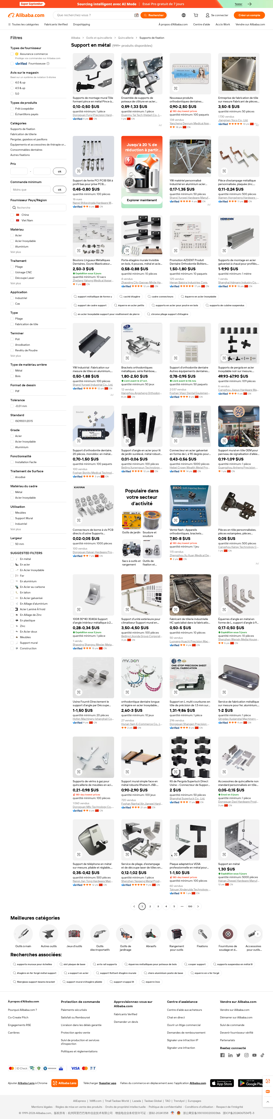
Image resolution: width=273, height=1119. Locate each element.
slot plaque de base (74, 964)
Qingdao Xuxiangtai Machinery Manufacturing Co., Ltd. (239, 718)
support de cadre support (92, 305)
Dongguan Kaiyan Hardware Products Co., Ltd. (93, 552)
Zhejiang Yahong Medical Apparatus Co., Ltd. (93, 280)
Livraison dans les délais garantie (81, 1025)
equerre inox (153, 981)
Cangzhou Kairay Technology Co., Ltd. (239, 547)
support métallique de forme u (95, 296)
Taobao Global (153, 1100)
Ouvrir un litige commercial (183, 1025)
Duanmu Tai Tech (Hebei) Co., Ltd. (142, 115)
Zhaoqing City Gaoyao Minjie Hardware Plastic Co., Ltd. (142, 282)
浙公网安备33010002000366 (201, 1113)
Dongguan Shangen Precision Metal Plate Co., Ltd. (190, 724)
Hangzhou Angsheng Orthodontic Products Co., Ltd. (142, 393)
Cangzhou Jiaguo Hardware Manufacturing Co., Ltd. (239, 389)
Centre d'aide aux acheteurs (184, 1009)
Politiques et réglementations (79, 1051)
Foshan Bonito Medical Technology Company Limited (93, 472)
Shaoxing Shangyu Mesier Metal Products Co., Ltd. (93, 644)
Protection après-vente (75, 1032)
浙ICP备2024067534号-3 (238, 1113)
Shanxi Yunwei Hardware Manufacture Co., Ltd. (190, 197)
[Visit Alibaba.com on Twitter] (238, 1055)
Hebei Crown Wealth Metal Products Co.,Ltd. (190, 467)
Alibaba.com (198, 1083)
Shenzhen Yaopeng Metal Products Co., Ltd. (142, 881)
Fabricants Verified (125, 1014)
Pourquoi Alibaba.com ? (22, 1009)
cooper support (197, 964)
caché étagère (132, 296)
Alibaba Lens (26, 1083)
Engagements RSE (19, 1025)
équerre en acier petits (131, 305)
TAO (167, 1100)
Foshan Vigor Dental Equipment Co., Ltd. (190, 393)
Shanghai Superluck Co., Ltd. (187, 798)
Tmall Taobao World (117, 1100)
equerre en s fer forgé (207, 973)
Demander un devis (126, 1021)
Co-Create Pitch (18, 1017)
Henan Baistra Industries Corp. (189, 282)
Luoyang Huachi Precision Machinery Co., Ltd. (190, 641)
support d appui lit (124, 981)
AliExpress (79, 1100)
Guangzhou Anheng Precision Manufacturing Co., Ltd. (239, 467)
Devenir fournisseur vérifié (236, 1032)
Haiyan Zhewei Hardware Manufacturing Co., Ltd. (239, 880)
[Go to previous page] (134, 906)
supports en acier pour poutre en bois (177, 305)
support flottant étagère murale (118, 973)
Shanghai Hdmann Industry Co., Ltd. (239, 282)
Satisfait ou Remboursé (75, 1017)
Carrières (14, 1032)
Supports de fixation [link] (151, 37)
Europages (194, 1100)
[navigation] (38, 473)
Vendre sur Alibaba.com (234, 1009)
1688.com (95, 1100)
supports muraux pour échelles (34, 964)
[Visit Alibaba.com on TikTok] (262, 1055)
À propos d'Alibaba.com (23, 1001)
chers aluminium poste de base (165, 973)
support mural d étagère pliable (84, 981)
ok (59, 171)
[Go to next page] (198, 906)
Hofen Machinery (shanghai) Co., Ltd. (93, 718)
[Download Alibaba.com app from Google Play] (251, 1083)
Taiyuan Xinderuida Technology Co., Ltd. (190, 889)
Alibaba (75, 37)
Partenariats (227, 1040)
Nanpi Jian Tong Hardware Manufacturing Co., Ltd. (93, 881)
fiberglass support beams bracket (36, 981)
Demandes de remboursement (186, 1032)
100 (190, 906)
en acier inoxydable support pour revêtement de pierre (108, 314)
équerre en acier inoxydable (200, 296)
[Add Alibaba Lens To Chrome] (64, 1083)
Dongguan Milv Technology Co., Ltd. (93, 806)
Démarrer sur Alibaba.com (236, 1017)
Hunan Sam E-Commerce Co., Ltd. (142, 724)
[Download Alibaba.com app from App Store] (222, 1083)
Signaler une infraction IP (182, 1040)
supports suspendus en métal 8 (234, 964)
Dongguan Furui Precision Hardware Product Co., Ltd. (93, 115)
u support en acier (78, 973)
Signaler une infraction (181, 1047)
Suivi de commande (232, 1025)
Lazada (136, 1100)
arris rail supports (107, 964)
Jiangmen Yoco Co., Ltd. (233, 120)
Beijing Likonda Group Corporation (142, 636)
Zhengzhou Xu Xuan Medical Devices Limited (190, 555)
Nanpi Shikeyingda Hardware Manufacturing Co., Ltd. (93, 202)
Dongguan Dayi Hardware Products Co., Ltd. (239, 801)
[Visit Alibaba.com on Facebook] (222, 1055)
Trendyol (179, 1100)
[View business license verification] (172, 1113)
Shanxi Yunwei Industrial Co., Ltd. (93, 384)
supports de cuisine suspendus (227, 305)
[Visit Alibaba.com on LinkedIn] (230, 1055)
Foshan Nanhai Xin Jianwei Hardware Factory (142, 803)
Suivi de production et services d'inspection (80, 1042)
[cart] (197, 15)
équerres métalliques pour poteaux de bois (153, 964)
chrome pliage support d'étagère (169, 314)
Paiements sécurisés (74, 1009)
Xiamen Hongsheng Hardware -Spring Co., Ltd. (239, 197)
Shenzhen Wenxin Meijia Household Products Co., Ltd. (239, 639)
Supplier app (107, 1083)
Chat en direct (176, 1017)
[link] (268, 1081)
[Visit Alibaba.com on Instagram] (246, 1055)
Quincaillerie (126, 37)
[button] (136, 15)
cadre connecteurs (162, 296)
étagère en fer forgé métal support (36, 973)
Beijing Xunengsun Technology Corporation (142, 467)
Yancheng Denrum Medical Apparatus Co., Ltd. (190, 123)
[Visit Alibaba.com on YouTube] (254, 1055)
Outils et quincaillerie (99, 37)
